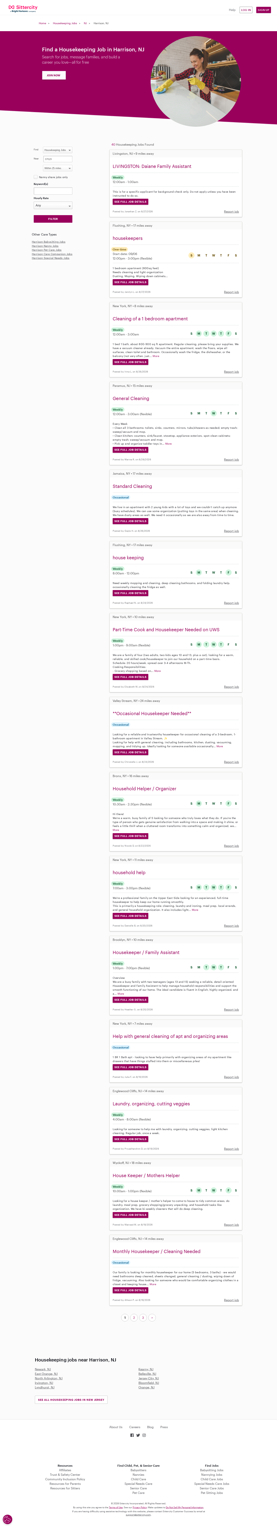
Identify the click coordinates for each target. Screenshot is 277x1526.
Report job (231, 211)
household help (129, 872)
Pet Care (138, 1492)
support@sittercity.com (138, 1514)
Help (232, 10)
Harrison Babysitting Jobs (48, 241)
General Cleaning (131, 398)
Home (42, 23)
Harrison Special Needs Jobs (51, 258)
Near (36, 158)
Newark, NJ (43, 1369)
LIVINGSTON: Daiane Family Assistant (152, 166)
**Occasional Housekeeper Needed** (152, 713)
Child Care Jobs (212, 1479)
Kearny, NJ (145, 1369)
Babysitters (138, 1470)
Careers (134, 1427)
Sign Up (263, 10)
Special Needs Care (138, 1483)
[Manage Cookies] (7, 1519)
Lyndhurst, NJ (44, 1387)
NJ (85, 23)
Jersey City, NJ (148, 1378)
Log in (246, 10)
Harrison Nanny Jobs (45, 245)
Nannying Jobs (211, 1474)
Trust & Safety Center (65, 1474)
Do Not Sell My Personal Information (184, 1507)
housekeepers (128, 238)
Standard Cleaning (132, 486)
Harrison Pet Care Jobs (47, 249)
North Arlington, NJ (49, 1378)
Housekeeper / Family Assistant (146, 952)
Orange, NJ (146, 1387)
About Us (115, 1427)
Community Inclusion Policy (65, 1479)
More (156, 356)
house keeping (128, 557)
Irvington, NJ (44, 1383)
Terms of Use (116, 1507)
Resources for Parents (65, 1483)
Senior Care (138, 1488)
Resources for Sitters (65, 1488)
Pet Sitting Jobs (212, 1492)
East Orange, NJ (46, 1373)
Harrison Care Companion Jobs (52, 254)
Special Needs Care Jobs (211, 1483)
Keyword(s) (41, 183)
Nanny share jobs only (53, 177)
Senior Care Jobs (212, 1488)
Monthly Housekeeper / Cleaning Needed (156, 1251)
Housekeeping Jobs (65, 23)
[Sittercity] (23, 8)
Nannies (138, 1474)
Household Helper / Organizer (144, 788)
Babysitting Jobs (211, 1470)
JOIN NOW (53, 75)
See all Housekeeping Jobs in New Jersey (71, 1399)
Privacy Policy (140, 1507)
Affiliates (65, 1470)
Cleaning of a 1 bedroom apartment (150, 318)
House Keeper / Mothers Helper (146, 1175)
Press (164, 1427)
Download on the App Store (138, 1451)
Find (36, 149)
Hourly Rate (41, 198)
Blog (150, 1427)
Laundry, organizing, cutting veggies (151, 1103)
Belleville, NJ (147, 1373)
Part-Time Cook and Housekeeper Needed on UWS (166, 629)
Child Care (138, 1479)
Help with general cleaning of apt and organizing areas (170, 1036)
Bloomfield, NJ (148, 1383)
